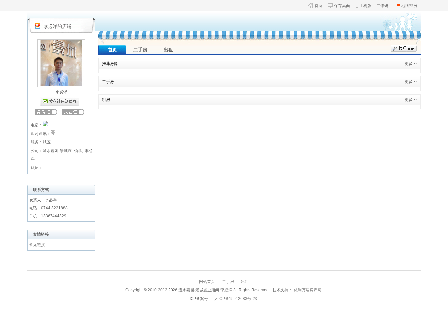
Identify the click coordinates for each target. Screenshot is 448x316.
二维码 (382, 5)
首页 (318, 5)
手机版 (365, 5)
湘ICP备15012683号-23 (235, 298)
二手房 (140, 49)
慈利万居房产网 (307, 290)
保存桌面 (342, 5)
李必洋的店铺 (57, 26)
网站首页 (207, 281)
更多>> (411, 63)
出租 (168, 49)
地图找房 (409, 5)
